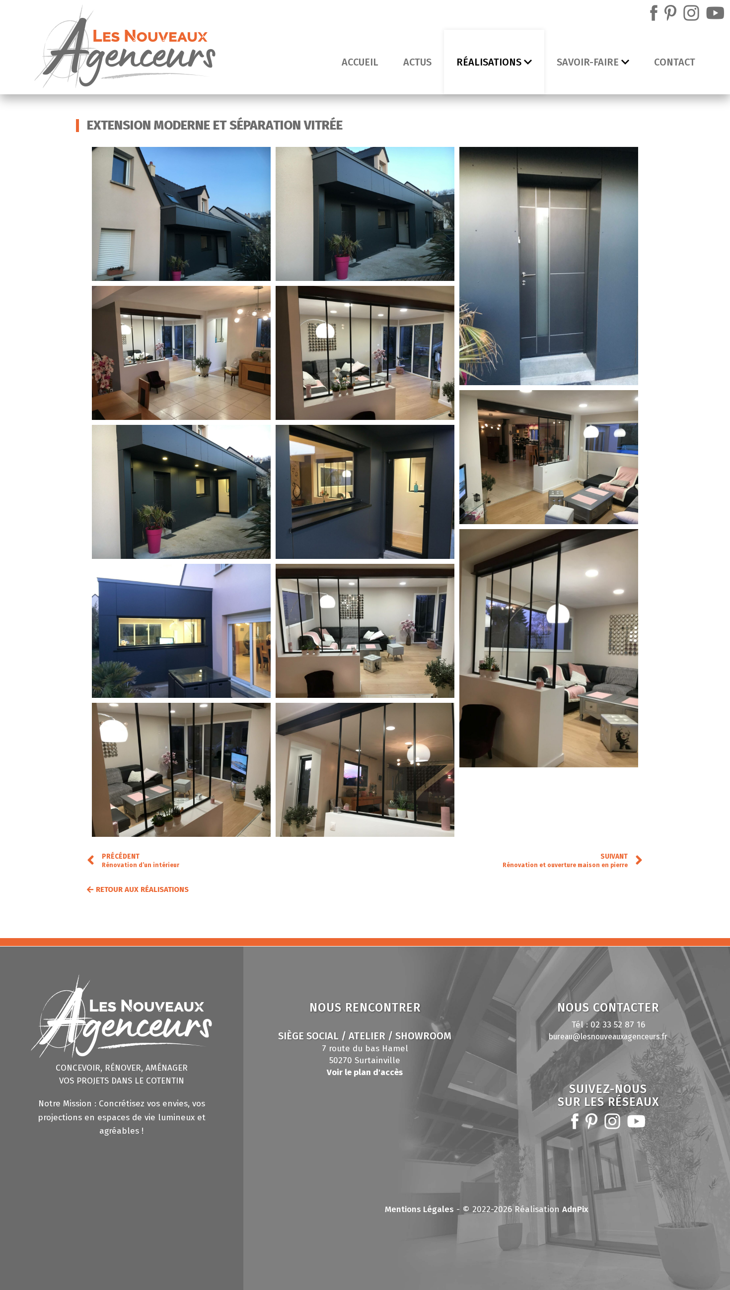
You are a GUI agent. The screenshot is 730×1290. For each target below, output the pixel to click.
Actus (417, 62)
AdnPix (575, 1209)
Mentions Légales (419, 1209)
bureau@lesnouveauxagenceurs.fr (608, 1036)
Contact (674, 62)
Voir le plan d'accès (365, 1072)
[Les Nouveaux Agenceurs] (125, 49)
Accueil (360, 62)
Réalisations (488, 62)
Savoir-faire (588, 62)
